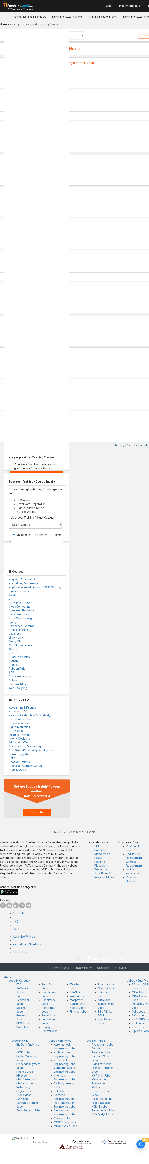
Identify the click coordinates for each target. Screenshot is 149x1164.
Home (3, 24)
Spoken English (18, 754)
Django (13, 622)
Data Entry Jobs (102, 1064)
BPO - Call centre (19, 719)
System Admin (18, 684)
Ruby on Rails (17, 668)
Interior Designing (20, 738)
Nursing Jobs (62, 1118)
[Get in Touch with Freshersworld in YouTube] (9, 907)
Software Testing (20, 676)
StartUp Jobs (106, 988)
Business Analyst (20, 723)
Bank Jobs (22, 1027)
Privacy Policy (83, 967)
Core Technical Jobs (22, 1000)
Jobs (108, 5)
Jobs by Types (96, 1040)
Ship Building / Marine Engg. (26, 746)
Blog (15, 921)
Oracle (13, 649)
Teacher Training (19, 761)
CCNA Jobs (23, 1052)
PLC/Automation (19, 657)
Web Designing (18, 688)
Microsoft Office (19, 742)
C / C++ (13, 595)
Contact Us (20, 952)
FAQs (16, 928)
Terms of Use (60, 967)
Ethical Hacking (18, 629)
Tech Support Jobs (28, 1110)
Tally (12, 758)
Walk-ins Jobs (78, 996)
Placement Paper (130, 5)
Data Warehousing (20, 618)
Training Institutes (20, 24)
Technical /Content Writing (25, 765)
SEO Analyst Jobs (103, 1114)
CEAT (97, 846)
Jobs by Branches (60, 1040)
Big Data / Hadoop (20, 591)
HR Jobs (21, 1075)
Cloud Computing (19, 606)
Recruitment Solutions (27, 944)
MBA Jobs (104, 1000)
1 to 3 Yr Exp (77, 992)
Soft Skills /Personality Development (32, 750)
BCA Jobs (138, 1023)
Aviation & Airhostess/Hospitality (29, 715)
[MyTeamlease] (114, 1141)
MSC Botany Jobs (65, 1122)
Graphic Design (18, 769)
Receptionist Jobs (103, 1110)
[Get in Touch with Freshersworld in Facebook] (3, 907)
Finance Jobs (78, 1011)
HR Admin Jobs (101, 1075)
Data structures (19, 614)
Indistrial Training (19, 734)
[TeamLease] (83, 1141)
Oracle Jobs (23, 1095)
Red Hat (14, 664)
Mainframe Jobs (26, 1079)
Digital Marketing (19, 727)
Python (13, 660)
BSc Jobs (138, 1027)
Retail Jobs (49, 1015)
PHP (11, 653)
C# (11, 598)
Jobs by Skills (20, 1040)
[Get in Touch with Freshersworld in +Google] (22, 907)
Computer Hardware (21, 610)
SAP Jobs (22, 1098)
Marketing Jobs (26, 1083)
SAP (11, 672)
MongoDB (15, 641)
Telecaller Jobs (101, 1052)
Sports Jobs (77, 1007)
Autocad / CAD (18, 711)
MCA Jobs (138, 992)
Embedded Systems (21, 626)
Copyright (103, 967)
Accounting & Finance (22, 707)
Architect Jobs (101, 1048)
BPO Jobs (22, 1023)
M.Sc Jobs (138, 1011)
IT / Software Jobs (22, 988)
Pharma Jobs (106, 984)
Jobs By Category (20, 980)
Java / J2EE (16, 633)
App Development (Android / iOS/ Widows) (35, 587)
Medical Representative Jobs (101, 1091)
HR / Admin (16, 730)
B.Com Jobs (139, 1015)
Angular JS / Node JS (22, 579)
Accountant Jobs (102, 1044)
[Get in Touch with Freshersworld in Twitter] (28, 907)
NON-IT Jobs (99, 1106)
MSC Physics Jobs (65, 1126)
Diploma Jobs (140, 1031)
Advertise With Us (24, 936)
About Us (18, 913)
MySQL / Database (20, 645)
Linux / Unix (16, 637)
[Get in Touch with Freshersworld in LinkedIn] (16, 907)
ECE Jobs (60, 1091)
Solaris (13, 680)
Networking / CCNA (20, 602)
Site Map (120, 967)
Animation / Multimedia (23, 583)
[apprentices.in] (71, 1146)
